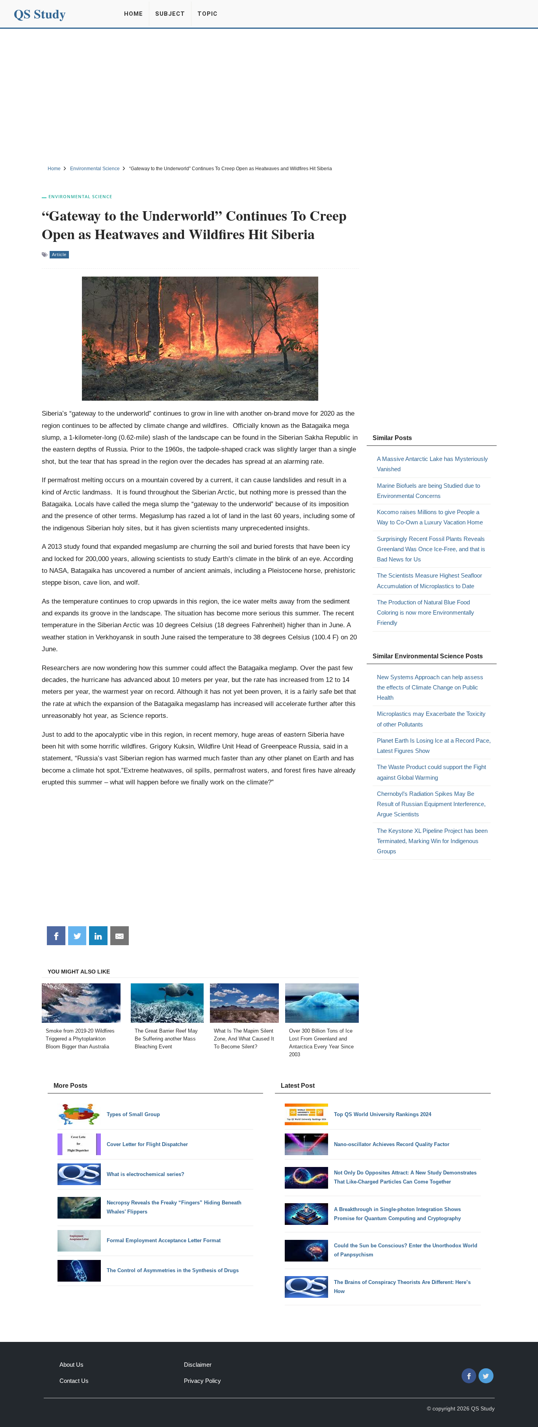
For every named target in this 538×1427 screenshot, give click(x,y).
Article (59, 254)
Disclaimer (197, 1364)
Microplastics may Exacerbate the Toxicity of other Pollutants (431, 718)
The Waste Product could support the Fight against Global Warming (431, 772)
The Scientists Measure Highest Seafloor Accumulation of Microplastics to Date (429, 580)
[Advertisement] (269, 96)
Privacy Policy (202, 1380)
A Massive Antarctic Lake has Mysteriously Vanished (432, 463)
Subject (170, 13)
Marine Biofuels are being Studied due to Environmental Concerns (428, 490)
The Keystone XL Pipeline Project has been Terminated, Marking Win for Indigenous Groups (432, 841)
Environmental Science (80, 196)
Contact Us (74, 1380)
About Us (71, 1364)
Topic (207, 13)
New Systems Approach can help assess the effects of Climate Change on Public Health (430, 687)
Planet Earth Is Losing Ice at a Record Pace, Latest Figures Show (434, 745)
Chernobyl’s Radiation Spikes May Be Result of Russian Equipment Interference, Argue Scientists (431, 804)
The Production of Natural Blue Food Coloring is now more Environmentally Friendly (425, 612)
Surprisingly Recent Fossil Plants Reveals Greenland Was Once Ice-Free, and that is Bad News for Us (431, 549)
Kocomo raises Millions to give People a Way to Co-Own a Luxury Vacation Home (430, 517)
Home (133, 13)
